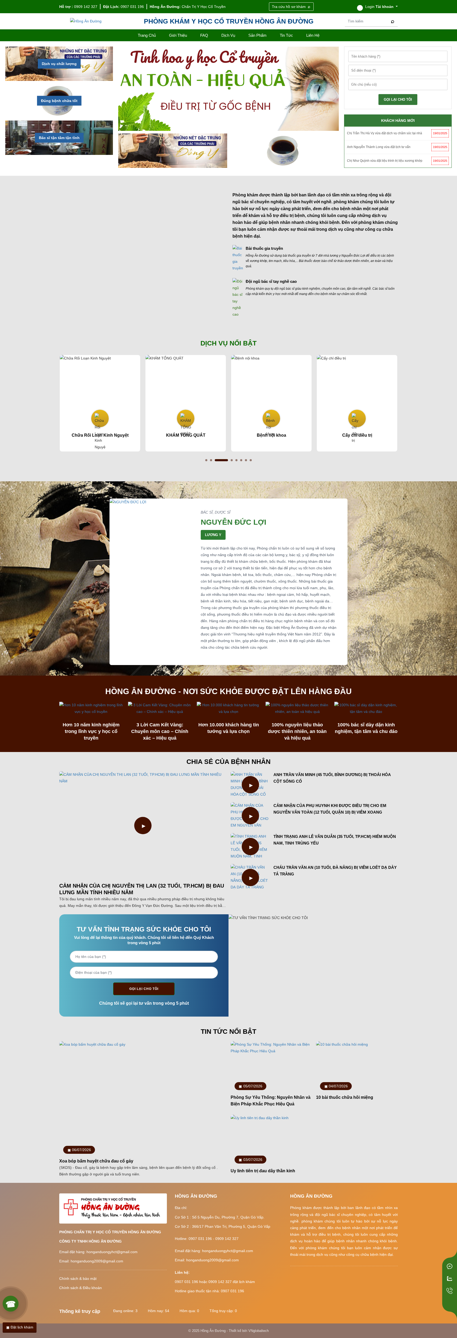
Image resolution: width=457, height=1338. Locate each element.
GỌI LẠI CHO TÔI (398, 99)
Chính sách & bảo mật (78, 1278)
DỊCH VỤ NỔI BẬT (228, 343)
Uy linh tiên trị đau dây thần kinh (263, 1171)
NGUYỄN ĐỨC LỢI (233, 522)
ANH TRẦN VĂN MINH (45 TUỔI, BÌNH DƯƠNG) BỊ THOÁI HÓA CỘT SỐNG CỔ (332, 777)
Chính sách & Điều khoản (80, 1288)
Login (379, 6)
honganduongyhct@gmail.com (112, 1252)
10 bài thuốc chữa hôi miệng (344, 1097)
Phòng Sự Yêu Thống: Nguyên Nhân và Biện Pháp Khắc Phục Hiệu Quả (270, 1100)
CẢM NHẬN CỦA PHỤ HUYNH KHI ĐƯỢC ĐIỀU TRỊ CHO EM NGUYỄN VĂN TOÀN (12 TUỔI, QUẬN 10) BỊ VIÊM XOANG (329, 808)
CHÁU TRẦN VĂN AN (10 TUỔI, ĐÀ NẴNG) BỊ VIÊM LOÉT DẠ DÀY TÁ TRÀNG (335, 870)
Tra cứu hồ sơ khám (289, 6)
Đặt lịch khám (21, 1327)
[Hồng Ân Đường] (86, 21)
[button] (206, 460)
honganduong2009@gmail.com (97, 1261)
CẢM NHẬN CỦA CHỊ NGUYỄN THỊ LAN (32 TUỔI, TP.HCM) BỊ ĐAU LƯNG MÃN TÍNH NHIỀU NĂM (141, 889)
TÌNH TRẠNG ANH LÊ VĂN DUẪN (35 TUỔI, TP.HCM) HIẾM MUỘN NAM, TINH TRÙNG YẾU (334, 839)
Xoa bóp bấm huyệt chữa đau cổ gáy (96, 1161)
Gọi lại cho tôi (143, 989)
